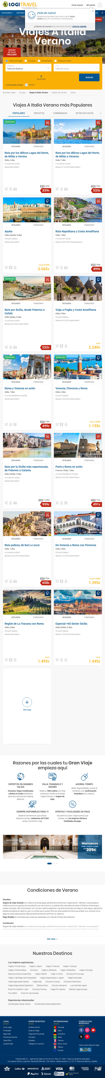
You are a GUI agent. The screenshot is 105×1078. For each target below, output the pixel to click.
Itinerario (38, 146)
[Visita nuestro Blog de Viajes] (90, 1049)
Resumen (15, 146)
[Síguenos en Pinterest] (88, 1036)
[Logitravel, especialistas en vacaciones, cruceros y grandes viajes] (20, 4)
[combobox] (28, 67)
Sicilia (73, 92)
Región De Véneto (59, 92)
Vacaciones (7, 13)
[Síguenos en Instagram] (88, 1030)
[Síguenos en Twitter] (82, 1036)
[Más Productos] (102, 13)
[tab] (18, 113)
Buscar (89, 77)
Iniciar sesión (84, 15)
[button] (6, 189)
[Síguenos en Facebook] (82, 1030)
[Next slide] (100, 113)
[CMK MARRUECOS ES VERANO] (52, 847)
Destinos (20, 13)
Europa (22, 92)
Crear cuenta (77, 5)
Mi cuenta (91, 5)
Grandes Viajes (9, 92)
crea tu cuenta (79, 26)
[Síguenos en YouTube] (94, 1030)
